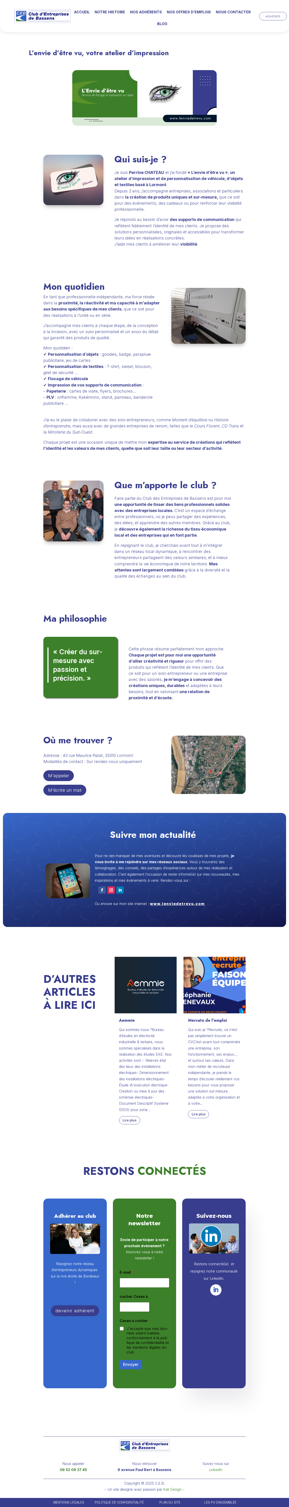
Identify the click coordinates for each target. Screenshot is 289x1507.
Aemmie (127, 1020)
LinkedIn (215, 1469)
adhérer (273, 16)
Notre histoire (110, 12)
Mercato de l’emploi (207, 1020)
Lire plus (129, 1120)
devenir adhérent (75, 1310)
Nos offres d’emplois (189, 12)
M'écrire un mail (65, 790)
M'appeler (58, 775)
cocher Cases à (134, 1296)
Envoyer (131, 1364)
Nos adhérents (146, 12)
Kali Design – (173, 1489)
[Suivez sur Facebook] (102, 890)
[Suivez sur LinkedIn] (120, 890)
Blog (162, 24)
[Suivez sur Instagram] (111, 890)
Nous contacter (233, 12)
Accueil (82, 12)
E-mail (127, 1272)
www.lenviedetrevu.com (177, 903)
